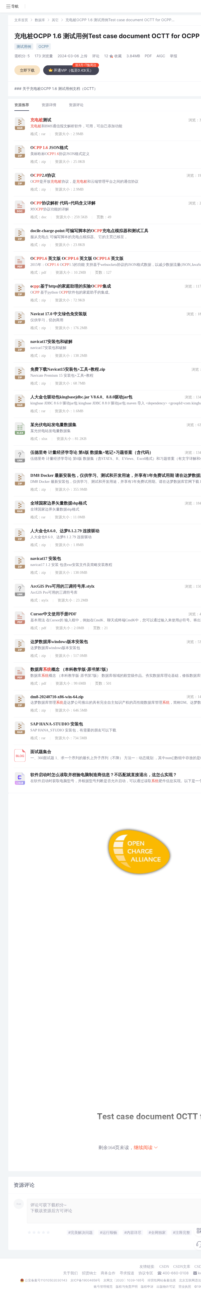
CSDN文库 (181, 1267)
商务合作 (108, 1273)
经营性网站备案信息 (162, 1280)
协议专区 (145, 1273)
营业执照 (184, 1286)
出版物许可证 (166, 1286)
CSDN (164, 1267)
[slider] (39, 1232)
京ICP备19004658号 (85, 1280)
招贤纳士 (89, 1273)
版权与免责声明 (127, 1286)
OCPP (43, 46)
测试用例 (23, 46)
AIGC (161, 56)
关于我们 (70, 1273)
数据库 (40, 20)
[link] (21, 20)
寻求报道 (127, 1273)
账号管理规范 (103, 1286)
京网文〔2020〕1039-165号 (123, 1280)
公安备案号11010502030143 (46, 1280)
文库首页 (21, 20)
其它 (55, 20)
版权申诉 (147, 1286)
